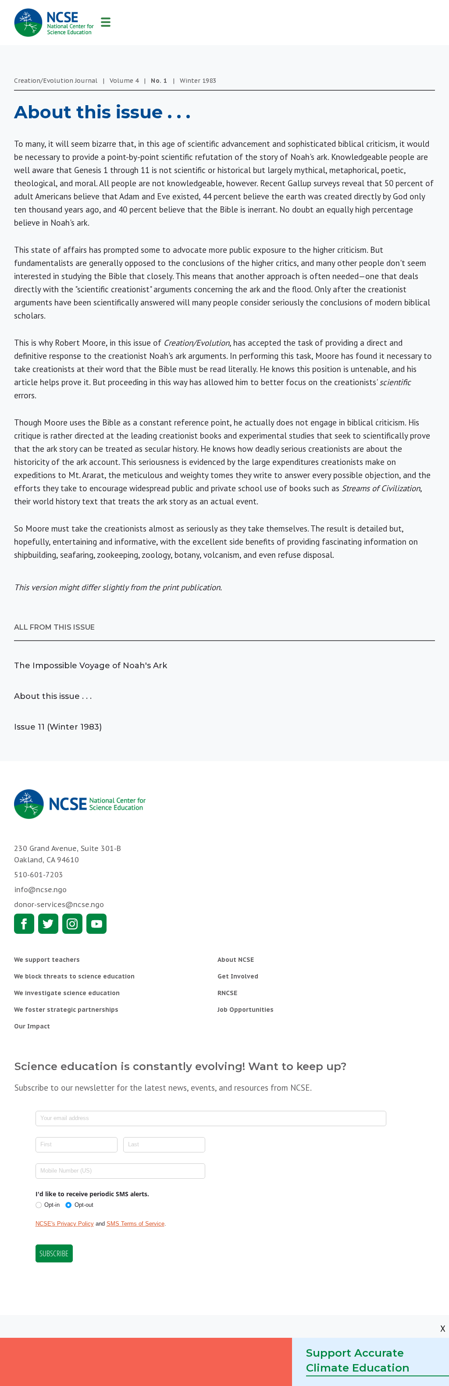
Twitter (48, 924)
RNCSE (227, 993)
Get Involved (237, 976)
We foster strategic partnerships (66, 1010)
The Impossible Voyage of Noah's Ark (90, 665)
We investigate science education (67, 993)
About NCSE (235, 960)
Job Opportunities (245, 1010)
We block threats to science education (74, 976)
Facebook (24, 924)
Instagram (72, 924)
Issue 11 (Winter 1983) (58, 727)
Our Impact (32, 1026)
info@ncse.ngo (40, 889)
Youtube (96, 924)
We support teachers (47, 960)
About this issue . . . (53, 696)
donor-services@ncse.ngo (59, 904)
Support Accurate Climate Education (358, 1360)
